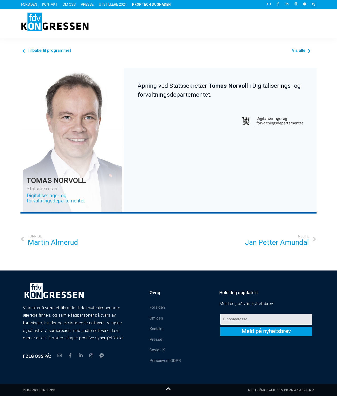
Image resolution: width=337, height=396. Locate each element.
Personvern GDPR (39, 390)
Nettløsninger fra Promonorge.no (281, 390)
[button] (46, 51)
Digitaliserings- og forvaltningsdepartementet (56, 198)
